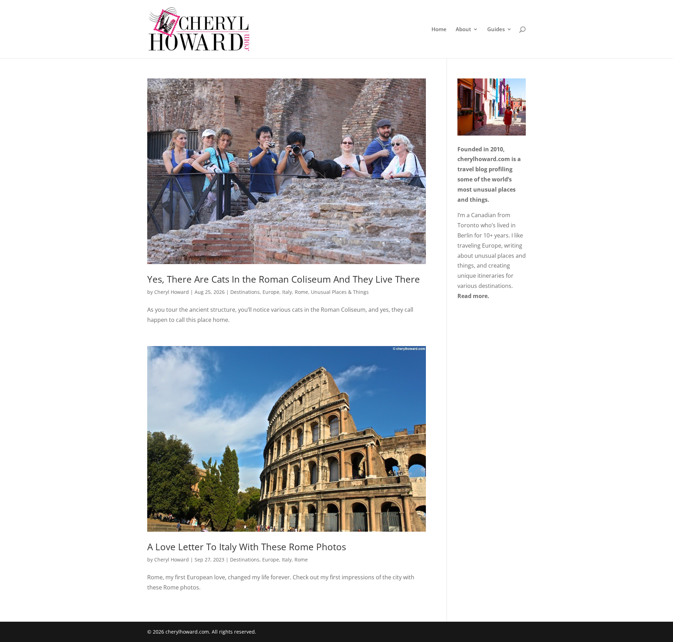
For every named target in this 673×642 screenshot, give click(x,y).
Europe (271, 292)
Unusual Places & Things (340, 292)
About (463, 30)
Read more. (473, 296)
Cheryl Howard (171, 292)
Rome (301, 292)
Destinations (245, 292)
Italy (287, 292)
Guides (496, 30)
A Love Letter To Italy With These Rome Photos (246, 546)
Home (439, 30)
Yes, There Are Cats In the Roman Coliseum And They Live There (283, 279)
